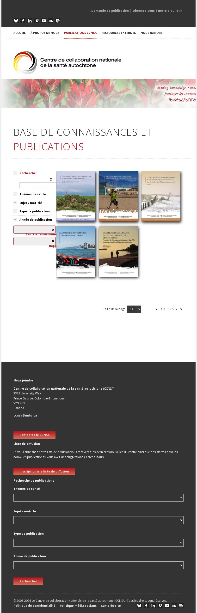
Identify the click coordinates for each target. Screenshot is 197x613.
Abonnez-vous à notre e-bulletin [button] (158, 11)
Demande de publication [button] (110, 11)
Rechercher (28, 581)
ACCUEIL (19, 33)
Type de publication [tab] (34, 211)
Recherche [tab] (27, 173)
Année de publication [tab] (35, 220)
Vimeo (36, 20)
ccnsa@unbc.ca (25, 415)
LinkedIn (29, 20)
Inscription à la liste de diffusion (44, 471)
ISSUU (57, 20)
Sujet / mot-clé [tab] (30, 203)
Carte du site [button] (111, 606)
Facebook (22, 20)
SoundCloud (50, 20)
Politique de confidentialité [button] (34, 606)
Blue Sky (15, 20)
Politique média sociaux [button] (78, 606)
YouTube (43, 20)
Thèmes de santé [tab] (32, 194)
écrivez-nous (94, 457)
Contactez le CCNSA (34, 435)
